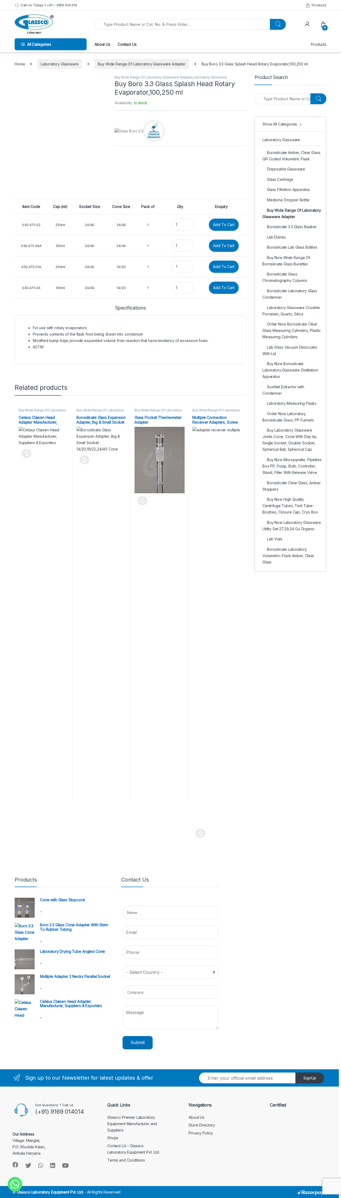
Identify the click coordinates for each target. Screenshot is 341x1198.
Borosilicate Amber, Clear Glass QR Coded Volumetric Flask (291, 155)
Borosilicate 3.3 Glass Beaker (292, 226)
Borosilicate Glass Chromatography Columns (284, 277)
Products (319, 5)
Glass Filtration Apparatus (288, 189)
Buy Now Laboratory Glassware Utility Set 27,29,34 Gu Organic (291, 525)
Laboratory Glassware (59, 64)
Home (20, 64)
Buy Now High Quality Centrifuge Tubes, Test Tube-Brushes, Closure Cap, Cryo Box (290, 505)
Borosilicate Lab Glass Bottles (292, 247)
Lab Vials (274, 539)
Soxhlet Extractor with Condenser (283, 390)
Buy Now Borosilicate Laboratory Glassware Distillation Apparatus (290, 370)
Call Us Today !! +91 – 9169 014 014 (49, 5)
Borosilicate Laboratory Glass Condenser (289, 294)
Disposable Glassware (286, 169)
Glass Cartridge (280, 179)
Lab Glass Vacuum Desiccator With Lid (290, 350)
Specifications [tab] (130, 308)
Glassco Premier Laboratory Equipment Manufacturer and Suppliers (132, 1123)
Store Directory (202, 1125)
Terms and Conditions (126, 1160)
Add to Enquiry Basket (25, 453)
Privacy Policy (201, 1133)
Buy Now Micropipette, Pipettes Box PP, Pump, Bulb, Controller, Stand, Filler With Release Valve (292, 466)
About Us (102, 44)
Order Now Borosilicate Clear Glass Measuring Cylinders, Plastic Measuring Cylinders (291, 330)
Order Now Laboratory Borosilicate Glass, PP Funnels (288, 416)
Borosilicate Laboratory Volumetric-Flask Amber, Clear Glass (288, 555)
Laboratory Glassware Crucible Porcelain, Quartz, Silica (291, 310)
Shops (112, 1138)
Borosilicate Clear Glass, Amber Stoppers (291, 486)
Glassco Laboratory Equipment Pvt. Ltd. (50, 1192)
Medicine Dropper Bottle (288, 200)
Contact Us (127, 44)
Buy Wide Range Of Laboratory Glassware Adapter (142, 64)
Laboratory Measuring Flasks (291, 403)
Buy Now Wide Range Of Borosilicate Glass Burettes (286, 260)
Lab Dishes (276, 237)
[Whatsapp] (15, 1184)
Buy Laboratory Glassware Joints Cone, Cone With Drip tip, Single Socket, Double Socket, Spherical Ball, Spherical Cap (290, 440)
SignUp (309, 1078)
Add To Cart (223, 224)
